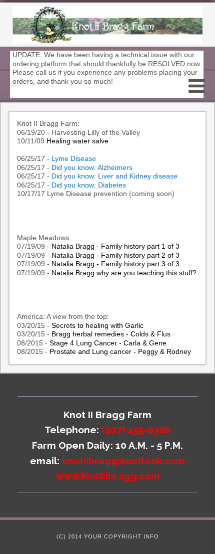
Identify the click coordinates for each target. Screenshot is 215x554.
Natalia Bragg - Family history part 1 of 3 (116, 246)
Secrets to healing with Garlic (98, 325)
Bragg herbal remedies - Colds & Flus (111, 334)
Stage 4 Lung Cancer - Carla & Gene (108, 343)
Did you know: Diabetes (89, 185)
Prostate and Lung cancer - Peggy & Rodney (120, 351)
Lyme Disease (75, 158)
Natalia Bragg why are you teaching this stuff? (124, 273)
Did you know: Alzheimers (92, 167)
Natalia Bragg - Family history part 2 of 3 (116, 255)
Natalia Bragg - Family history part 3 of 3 (116, 264)
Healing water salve (77, 141)
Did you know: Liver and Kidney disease (114, 176)
